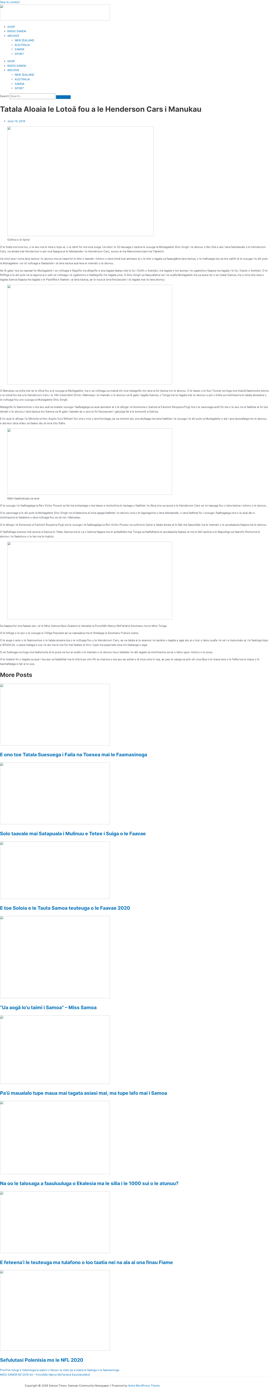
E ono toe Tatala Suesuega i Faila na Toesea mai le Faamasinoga (73, 754)
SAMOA (19, 49)
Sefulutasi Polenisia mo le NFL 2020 (41, 1360)
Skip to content (10, 2)
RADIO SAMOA (16, 31)
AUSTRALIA (22, 45)
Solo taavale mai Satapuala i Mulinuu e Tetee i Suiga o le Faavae (73, 833)
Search (4, 96)
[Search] (63, 97)
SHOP (11, 27)
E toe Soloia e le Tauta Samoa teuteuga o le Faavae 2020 (65, 908)
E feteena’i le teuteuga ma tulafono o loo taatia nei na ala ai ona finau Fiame (86, 1262)
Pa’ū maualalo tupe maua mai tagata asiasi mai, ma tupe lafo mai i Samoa (83, 1093)
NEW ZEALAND (24, 40)
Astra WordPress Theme (144, 1385)
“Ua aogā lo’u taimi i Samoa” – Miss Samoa (48, 1007)
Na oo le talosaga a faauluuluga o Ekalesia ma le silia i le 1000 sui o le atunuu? (89, 1183)
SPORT (19, 54)
